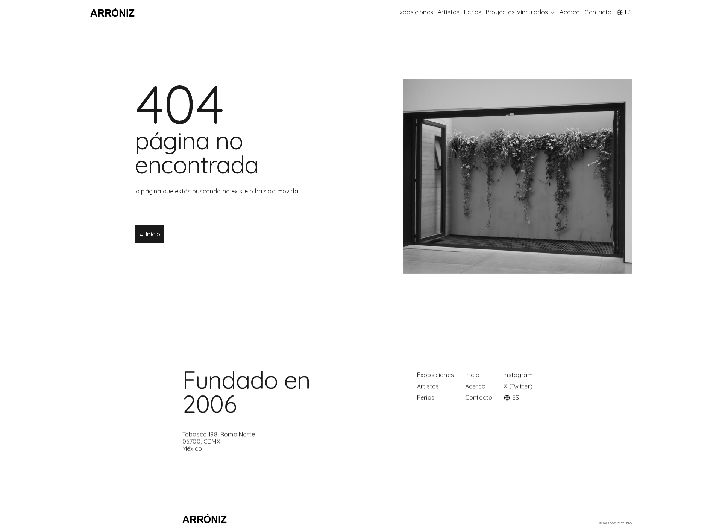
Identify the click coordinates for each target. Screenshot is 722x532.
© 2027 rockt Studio (615, 523)
